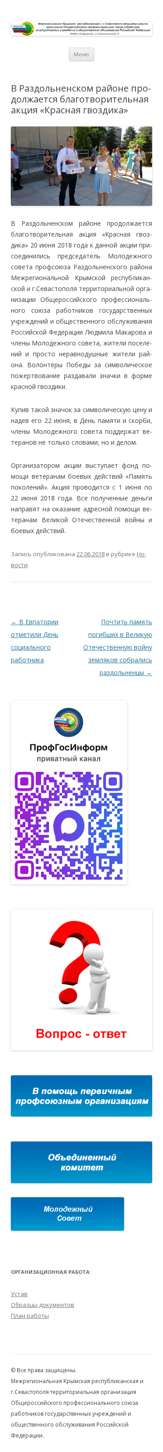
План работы (30, 1315)
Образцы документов (42, 1305)
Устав (19, 1294)
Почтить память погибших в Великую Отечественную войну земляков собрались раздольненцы (117, 647)
